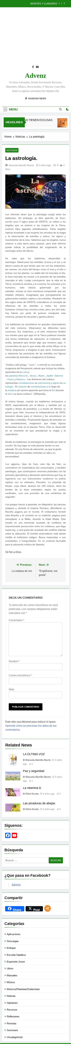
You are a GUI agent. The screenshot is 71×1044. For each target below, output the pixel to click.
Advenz (35, 75)
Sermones (12, 1030)
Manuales (12, 975)
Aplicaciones (13, 934)
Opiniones (12, 1002)
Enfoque (11, 947)
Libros (10, 968)
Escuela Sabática (16, 954)
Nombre (14, 661)
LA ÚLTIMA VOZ (34, 754)
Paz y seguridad (33, 771)
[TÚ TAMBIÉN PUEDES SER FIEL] (61, 124)
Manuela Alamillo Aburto (21, 165)
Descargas (13, 941)
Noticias (11, 150)
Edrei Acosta (32, 793)
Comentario (16, 620)
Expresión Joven (16, 961)
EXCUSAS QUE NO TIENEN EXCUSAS (26, 120)
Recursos (12, 1009)
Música (11, 982)
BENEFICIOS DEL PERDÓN (41, 3)
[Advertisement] (35, 38)
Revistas (11, 1023)
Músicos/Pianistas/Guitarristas (23, 989)
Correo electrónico (20, 675)
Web (11, 689)
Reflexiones (13, 1016)
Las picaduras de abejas (39, 803)
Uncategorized (14, 1037)
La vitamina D (32, 788)
